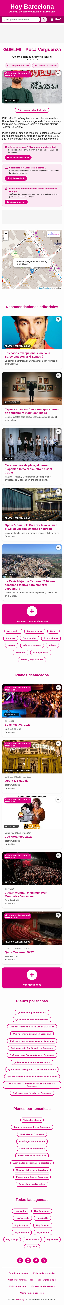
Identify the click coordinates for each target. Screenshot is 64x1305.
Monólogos (11, 100)
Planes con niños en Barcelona (32, 1177)
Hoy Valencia (22, 1218)
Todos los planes (32, 1120)
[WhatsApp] (20, 1260)
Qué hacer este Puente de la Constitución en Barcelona (32, 1085)
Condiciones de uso (19, 1273)
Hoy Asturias (32, 1239)
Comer (53, 631)
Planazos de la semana (43, 1286)
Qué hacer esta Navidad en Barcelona (32, 1093)
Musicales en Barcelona (32, 1134)
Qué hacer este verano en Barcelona (32, 1062)
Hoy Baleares (43, 1225)
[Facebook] (36, 1260)
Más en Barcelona (32, 645)
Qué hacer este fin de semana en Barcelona (32, 1027)
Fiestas (11, 645)
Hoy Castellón (22, 1232)
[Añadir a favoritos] (58, 73)
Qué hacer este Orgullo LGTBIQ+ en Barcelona (32, 1069)
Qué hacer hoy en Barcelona (32, 1012)
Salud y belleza (40, 652)
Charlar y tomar (35, 631)
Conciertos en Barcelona (32, 1148)
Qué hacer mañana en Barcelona (32, 1019)
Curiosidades (29, 638)
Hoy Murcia (52, 1239)
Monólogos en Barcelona (32, 1141)
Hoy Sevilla (42, 1218)
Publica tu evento (18, 1286)
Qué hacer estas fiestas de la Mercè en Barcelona (32, 1076)
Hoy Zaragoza (21, 1225)
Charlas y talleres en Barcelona (32, 1170)
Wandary (20, 1299)
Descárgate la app (47, 1280)
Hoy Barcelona (41, 1211)
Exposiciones (51, 638)
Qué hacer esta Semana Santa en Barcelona (32, 1055)
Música (52, 645)
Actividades (13, 631)
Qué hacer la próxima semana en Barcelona (32, 1041)
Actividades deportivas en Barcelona (32, 1163)
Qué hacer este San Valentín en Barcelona (32, 1048)
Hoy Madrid (20, 1211)
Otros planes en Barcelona (32, 1184)
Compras (10, 638)
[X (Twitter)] (44, 1260)
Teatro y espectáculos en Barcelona (32, 1127)
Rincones (20, 652)
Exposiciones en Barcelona (32, 1155)
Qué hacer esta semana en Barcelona (32, 1034)
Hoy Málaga (12, 1239)
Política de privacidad (44, 1273)
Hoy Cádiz (32, 1246)
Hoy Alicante (43, 1232)
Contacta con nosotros (32, 1293)
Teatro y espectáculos (32, 659)
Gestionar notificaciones (20, 1280)
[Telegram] (28, 1260)
